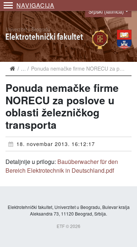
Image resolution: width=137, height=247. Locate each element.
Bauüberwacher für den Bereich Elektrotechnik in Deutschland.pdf (61, 166)
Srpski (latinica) (106, 11)
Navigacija (35, 5)
